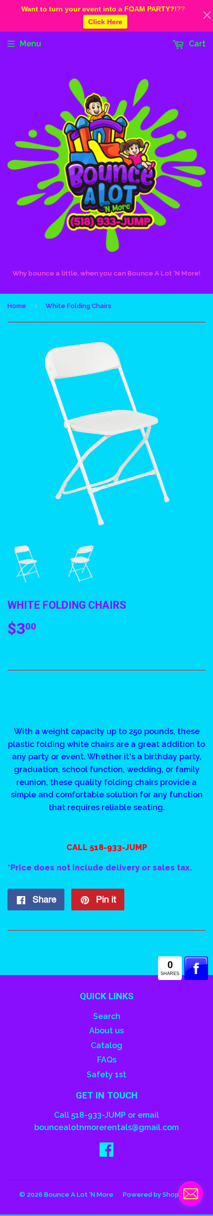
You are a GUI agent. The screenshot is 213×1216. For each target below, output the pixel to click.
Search (106, 1016)
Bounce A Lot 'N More (78, 1194)
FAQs (106, 1059)
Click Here (105, 22)
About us (106, 1030)
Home (16, 306)
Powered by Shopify (155, 1194)
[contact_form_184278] (190, 1193)
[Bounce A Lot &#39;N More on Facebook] (106, 1152)
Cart (196, 43)
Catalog (106, 1045)
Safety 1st (106, 1074)
